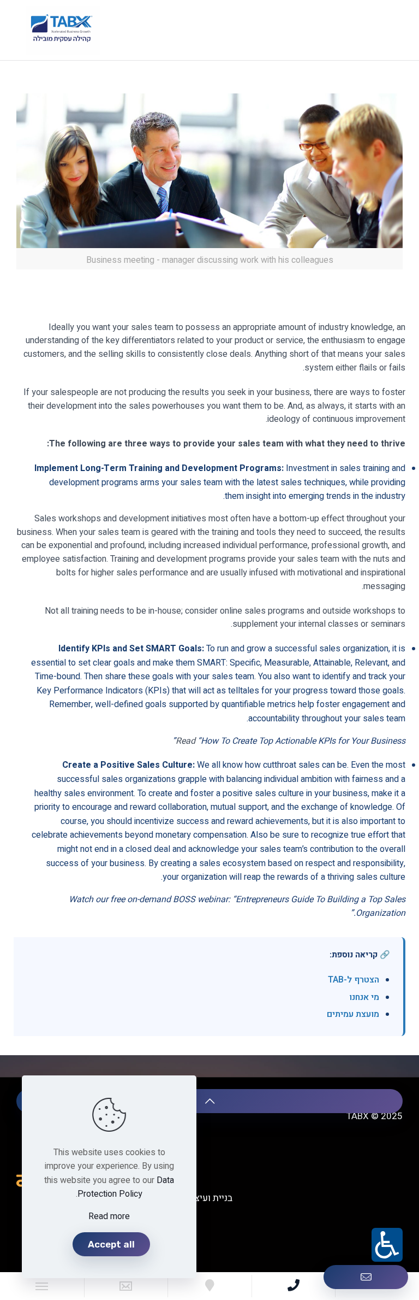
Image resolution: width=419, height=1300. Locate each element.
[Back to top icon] (209, 1101)
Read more (109, 1216)
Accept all (111, 1244)
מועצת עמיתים (353, 1014)
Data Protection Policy (125, 1187)
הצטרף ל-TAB (353, 979)
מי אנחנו (364, 997)
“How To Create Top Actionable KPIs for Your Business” (288, 741)
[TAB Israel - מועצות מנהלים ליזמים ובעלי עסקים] (63, 30)
